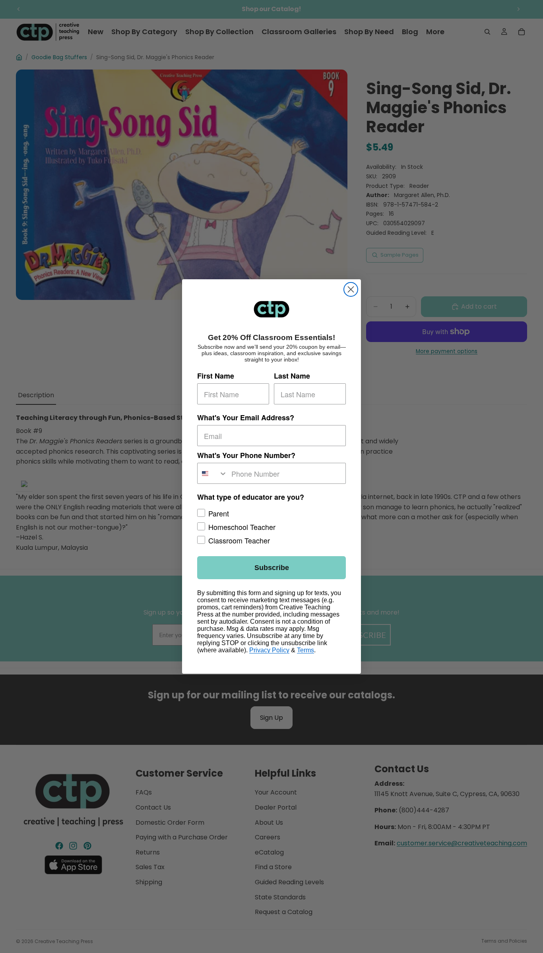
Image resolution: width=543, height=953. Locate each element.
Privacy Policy (269, 650)
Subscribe (271, 568)
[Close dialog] (351, 289)
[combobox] (212, 473)
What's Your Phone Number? (246, 455)
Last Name (292, 376)
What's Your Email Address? (245, 417)
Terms (305, 650)
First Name (215, 376)
